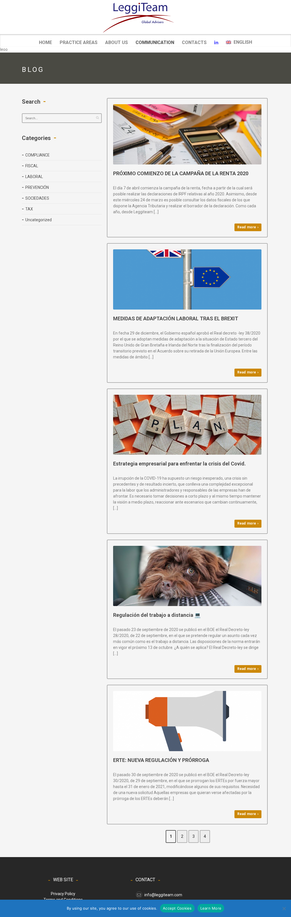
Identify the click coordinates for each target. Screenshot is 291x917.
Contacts (194, 42)
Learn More (211, 908)
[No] (284, 908)
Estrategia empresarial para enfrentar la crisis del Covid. (179, 464)
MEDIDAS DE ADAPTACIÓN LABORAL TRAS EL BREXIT (175, 318)
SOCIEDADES (37, 198)
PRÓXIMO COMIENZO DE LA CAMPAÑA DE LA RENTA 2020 (180, 173)
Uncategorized (38, 220)
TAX (29, 209)
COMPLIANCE (37, 155)
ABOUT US (116, 42)
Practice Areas (78, 42)
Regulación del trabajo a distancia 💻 (157, 615)
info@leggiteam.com (163, 895)
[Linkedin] (216, 42)
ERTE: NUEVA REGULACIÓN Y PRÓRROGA (161, 760)
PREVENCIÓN (37, 187)
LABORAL (34, 176)
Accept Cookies (177, 908)
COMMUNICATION (155, 43)
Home (45, 42)
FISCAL (31, 166)
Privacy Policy (63, 893)
